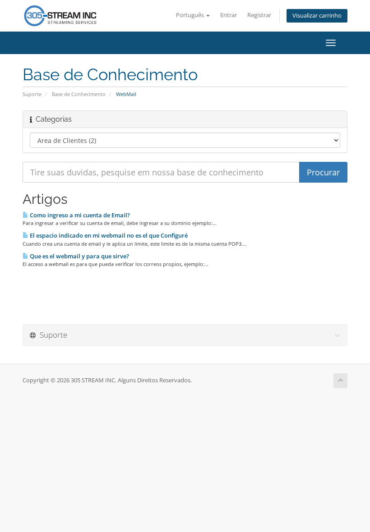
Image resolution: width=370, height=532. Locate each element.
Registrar (259, 15)
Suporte (32, 94)
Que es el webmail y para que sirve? (78, 256)
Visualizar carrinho (317, 15)
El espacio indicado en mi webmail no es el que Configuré (108, 235)
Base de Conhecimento (79, 94)
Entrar (228, 15)
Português (190, 15)
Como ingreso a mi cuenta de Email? (79, 215)
